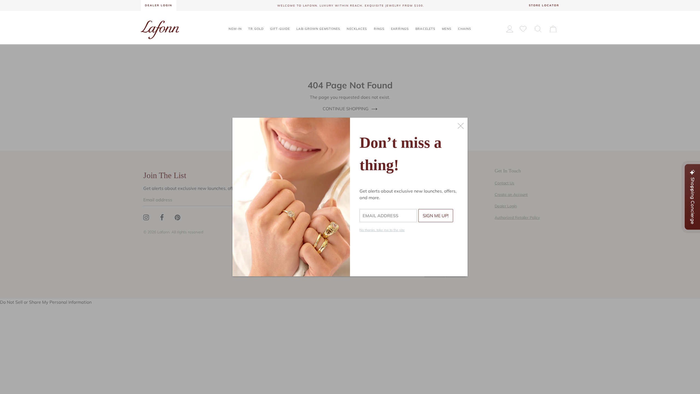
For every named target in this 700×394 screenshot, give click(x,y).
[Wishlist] (523, 28)
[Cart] (553, 28)
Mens (446, 29)
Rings (379, 29)
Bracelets (425, 29)
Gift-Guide (280, 29)
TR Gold (256, 29)
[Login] (509, 29)
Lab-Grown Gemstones (318, 29)
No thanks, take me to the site (382, 230)
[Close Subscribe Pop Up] (461, 125)
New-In (235, 29)
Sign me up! (436, 215)
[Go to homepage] (160, 29)
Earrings (400, 29)
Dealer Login (158, 5)
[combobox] (538, 28)
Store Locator (544, 5)
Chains (464, 29)
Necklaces (357, 29)
